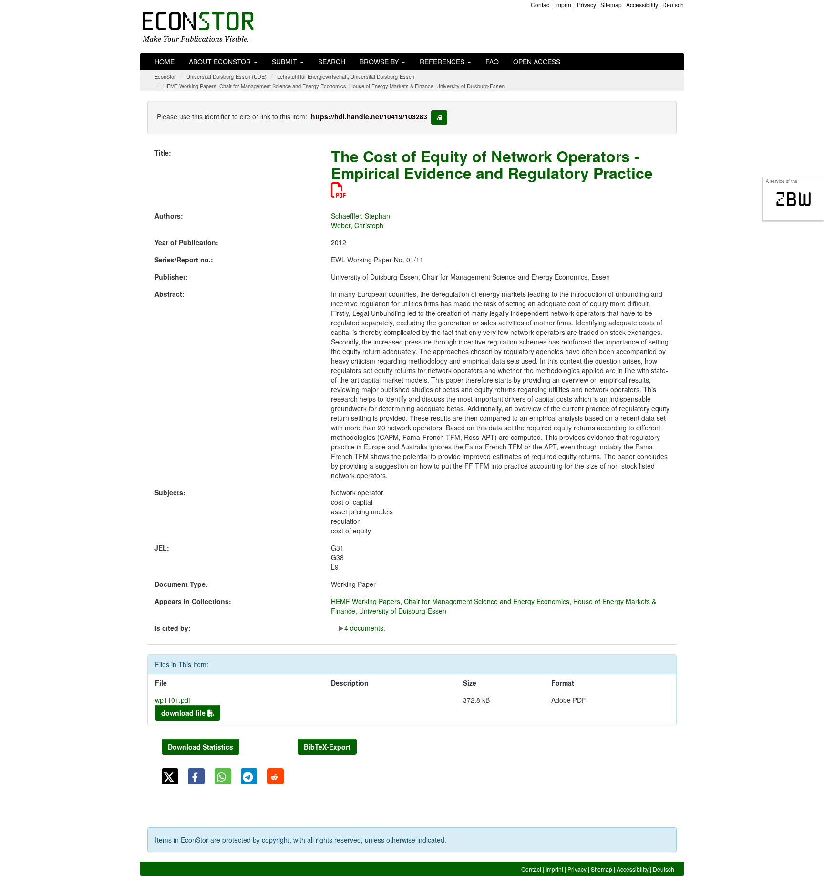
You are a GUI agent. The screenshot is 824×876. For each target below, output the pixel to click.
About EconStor (221, 61)
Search (331, 61)
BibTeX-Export (327, 746)
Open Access (536, 61)
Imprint (564, 4)
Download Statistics (200, 746)
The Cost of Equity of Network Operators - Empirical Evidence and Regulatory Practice (492, 164)
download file (184, 713)
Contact (541, 4)
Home (164, 61)
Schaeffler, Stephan (360, 215)
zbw (793, 199)
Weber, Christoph (357, 225)
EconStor (165, 76)
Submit (285, 61)
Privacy (586, 4)
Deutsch (673, 4)
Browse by (380, 61)
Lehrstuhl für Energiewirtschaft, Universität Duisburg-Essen (345, 76)
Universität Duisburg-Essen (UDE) (226, 76)
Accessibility (642, 4)
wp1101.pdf (172, 700)
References (443, 61)
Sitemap (611, 4)
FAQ (492, 61)
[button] (170, 776)
